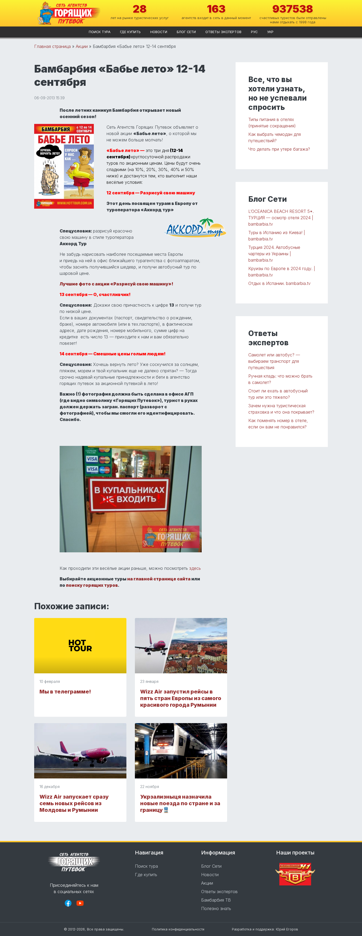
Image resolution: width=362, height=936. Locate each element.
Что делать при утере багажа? (279, 149)
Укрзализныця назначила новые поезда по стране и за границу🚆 (180, 803)
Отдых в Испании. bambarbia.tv (279, 283)
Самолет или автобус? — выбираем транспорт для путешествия (274, 361)
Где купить (130, 32)
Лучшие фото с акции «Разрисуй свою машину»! (116, 283)
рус (254, 32)
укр (270, 32)
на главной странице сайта (159, 578)
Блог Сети (186, 32)
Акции (82, 46)
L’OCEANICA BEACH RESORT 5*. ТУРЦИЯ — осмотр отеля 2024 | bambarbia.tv (281, 218)
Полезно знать (216, 908)
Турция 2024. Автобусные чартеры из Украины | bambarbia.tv (274, 254)
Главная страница (52, 46)
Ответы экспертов (223, 32)
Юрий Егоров (287, 929)
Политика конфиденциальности (178, 929)
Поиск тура (100, 32)
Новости (158, 32)
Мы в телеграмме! (65, 691)
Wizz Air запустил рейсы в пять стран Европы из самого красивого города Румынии (180, 698)
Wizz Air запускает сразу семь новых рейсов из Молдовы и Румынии (74, 803)
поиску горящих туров (92, 585)
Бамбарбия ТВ (216, 900)
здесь (195, 568)
